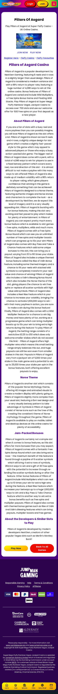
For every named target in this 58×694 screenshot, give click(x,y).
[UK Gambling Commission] (22, 623)
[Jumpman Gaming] (29, 576)
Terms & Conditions (43, 582)
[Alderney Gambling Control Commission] (29, 630)
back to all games (42, 548)
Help (29, 582)
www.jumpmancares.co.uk (41, 645)
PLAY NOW (35, 52)
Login (30, 3)
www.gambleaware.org (15, 645)
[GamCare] (18, 614)
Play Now (16, 548)
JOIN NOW (22, 52)
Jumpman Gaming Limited (16, 657)
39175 (14, 662)
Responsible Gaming (15, 582)
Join (42, 3)
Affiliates (37, 586)
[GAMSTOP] (40, 615)
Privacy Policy (23, 586)
